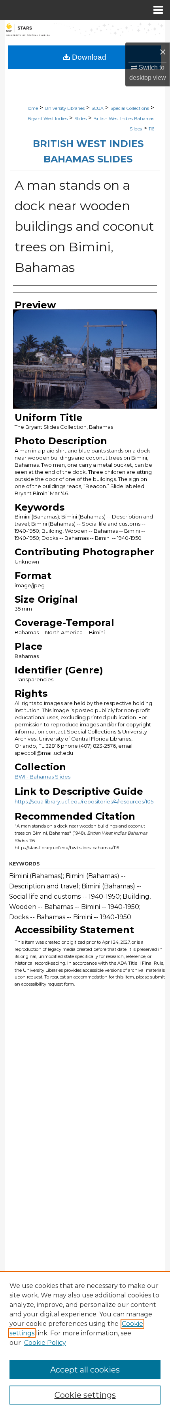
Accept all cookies (85, 1369)
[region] (85, 1342)
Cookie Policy (45, 1342)
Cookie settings (85, 1395)
